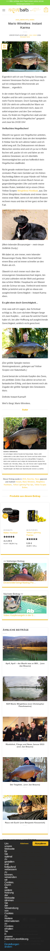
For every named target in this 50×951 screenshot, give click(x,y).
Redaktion (25, 37)
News (32, 20)
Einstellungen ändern (11, 945)
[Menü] (3, 10)
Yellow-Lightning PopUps (33, 534)
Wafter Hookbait (10, 533)
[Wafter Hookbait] (13, 516)
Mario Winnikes (28, 482)
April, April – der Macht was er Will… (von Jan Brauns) (25, 664)
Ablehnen (24, 843)
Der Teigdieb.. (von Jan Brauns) (25, 785)
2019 (17, 20)
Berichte (24, 20)
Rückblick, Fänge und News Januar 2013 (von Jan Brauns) (25, 745)
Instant (18, 482)
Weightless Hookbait (27, 191)
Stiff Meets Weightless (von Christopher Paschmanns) (25, 705)
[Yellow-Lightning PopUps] (36, 516)
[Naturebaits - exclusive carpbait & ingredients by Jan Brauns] (25, 10)
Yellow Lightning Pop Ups (23, 485)
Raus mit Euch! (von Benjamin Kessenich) (25, 823)
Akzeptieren (40, 843)
